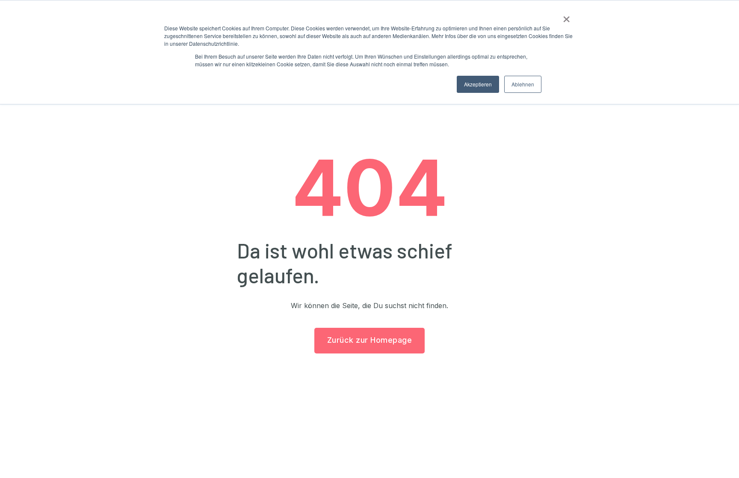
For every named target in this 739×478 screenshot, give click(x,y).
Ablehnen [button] (522, 84)
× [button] (566, 16)
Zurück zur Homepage (369, 339)
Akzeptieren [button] (478, 84)
